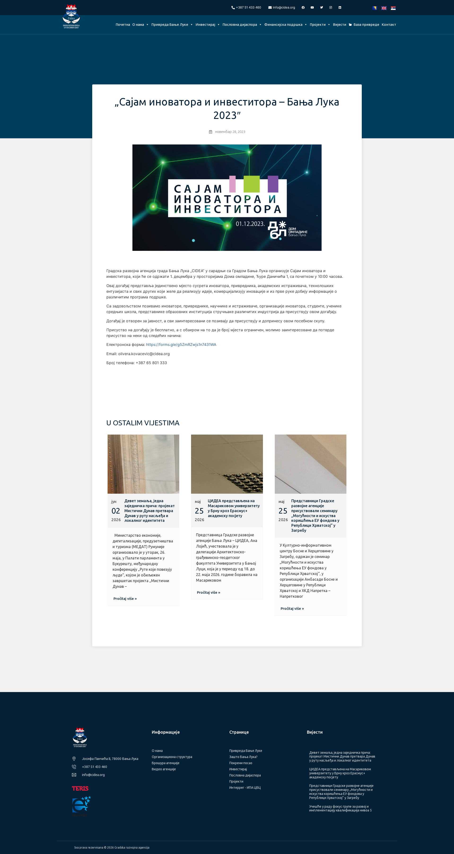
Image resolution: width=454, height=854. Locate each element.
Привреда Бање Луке (169, 24)
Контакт (389, 24)
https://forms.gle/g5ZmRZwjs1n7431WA (181, 344)
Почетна (123, 24)
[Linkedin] (340, 7)
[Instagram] (331, 7)
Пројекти (318, 24)
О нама (138, 24)
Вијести (339, 24)
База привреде (366, 24)
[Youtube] (312, 7)
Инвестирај (205, 24)
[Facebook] (303, 7)
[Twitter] (321, 7)
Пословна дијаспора (240, 24)
